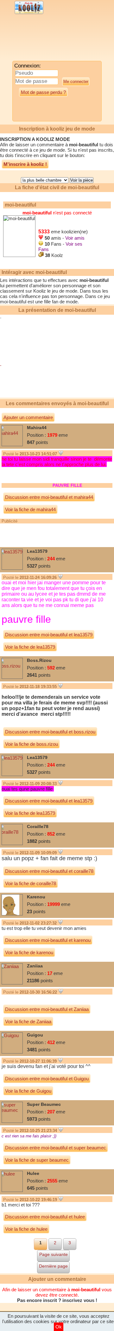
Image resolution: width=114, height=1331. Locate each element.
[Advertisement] (52, 39)
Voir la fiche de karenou (29, 952)
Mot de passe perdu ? (43, 92)
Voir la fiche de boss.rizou (31, 744)
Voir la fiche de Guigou (28, 1091)
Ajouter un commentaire (28, 417)
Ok (58, 1326)
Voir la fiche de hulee (26, 1229)
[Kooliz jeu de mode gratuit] (29, 13)
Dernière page (53, 1266)
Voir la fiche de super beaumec (37, 1160)
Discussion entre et (49, 497)
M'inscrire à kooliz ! (25, 164)
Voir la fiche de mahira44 (30, 509)
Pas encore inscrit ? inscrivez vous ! (57, 1300)
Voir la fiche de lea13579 (30, 647)
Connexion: (27, 66)
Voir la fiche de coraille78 (30, 883)
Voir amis (75, 238)
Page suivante (53, 1254)
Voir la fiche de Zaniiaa (28, 1021)
